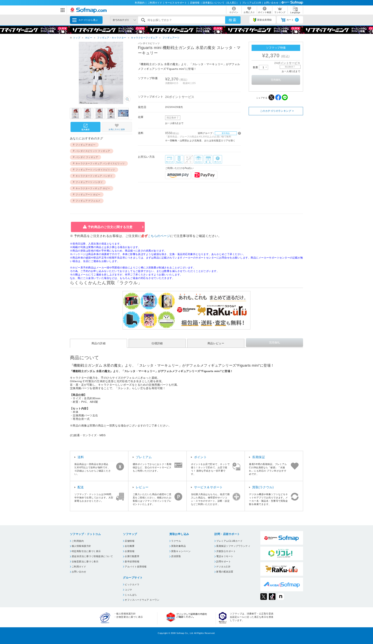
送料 (81, 457)
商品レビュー (215, 343)
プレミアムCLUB (251, 2)
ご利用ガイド (155, 2)
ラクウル (176, 541)
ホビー (88, 37)
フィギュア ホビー (86, 144)
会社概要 (129, 546)
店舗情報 (195, 2)
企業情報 (129, 551)
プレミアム (144, 457)
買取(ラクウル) (263, 487)
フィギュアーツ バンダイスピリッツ (95, 169)
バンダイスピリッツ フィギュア (93, 151)
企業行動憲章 (132, 556)
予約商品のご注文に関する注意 (110, 227)
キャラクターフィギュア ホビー (93, 188)
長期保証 (258, 457)
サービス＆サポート (176, 2)
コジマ (128, 589)
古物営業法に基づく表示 (85, 561)
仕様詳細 (157, 343)
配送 (81, 487)
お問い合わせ (271, 2)
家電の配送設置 (224, 571)
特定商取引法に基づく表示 (86, 551)
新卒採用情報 (132, 561)
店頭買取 (176, 556)
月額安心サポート (226, 551)
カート (292, 19)
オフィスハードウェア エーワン (142, 600)
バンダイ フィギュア (87, 157)
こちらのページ (159, 236)
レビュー (142, 487)
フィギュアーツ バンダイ (89, 182)
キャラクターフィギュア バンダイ (94, 176)
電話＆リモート (224, 556)
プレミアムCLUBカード (229, 541)
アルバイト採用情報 (135, 566)
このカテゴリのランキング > (277, 110)
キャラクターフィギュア (144, 37)
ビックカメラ (132, 584)
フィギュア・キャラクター (111, 37)
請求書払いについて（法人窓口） (221, 2)
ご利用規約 (78, 541)
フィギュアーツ (170, 37)
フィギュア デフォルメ (88, 200)
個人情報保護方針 (81, 546)
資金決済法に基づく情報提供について (92, 556)
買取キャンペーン (181, 551)
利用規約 (140, 2)
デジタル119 (223, 566)
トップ (76, 37)
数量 (256, 67)
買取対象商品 (178, 546)
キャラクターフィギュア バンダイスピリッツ (100, 163)
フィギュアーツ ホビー (88, 194)
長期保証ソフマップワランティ (233, 546)
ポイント (200, 457)
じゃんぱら (131, 594)
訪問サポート (223, 561)
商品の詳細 (98, 343)
